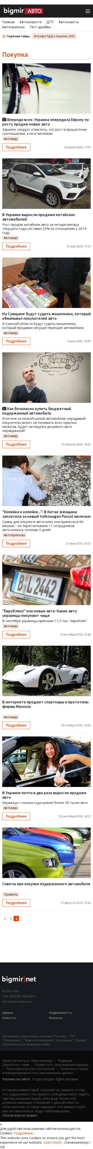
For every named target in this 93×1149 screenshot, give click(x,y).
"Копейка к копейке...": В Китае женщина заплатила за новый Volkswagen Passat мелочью (46, 514)
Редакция (65, 1060)
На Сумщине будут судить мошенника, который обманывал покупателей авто (46, 316)
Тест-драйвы (40, 27)
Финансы (55, 1018)
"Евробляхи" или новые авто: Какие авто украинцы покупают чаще (39, 613)
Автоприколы (13, 27)
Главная (8, 22)
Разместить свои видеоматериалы (61, 1064)
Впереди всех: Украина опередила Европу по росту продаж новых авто (45, 122)
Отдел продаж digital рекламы (55, 1079)
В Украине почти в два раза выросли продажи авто (44, 795)
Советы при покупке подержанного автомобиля (46, 883)
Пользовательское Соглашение (30, 1069)
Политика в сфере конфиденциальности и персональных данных (45, 1071)
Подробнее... (24, 1133)
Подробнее (16, 147)
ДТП (50, 22)
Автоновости (31, 22)
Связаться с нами (15, 1064)
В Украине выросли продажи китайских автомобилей (38, 217)
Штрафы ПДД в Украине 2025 (54, 36)
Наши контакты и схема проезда (27, 1060)
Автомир (11, 138)
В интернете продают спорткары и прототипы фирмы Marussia (45, 704)
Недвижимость (60, 1012)
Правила (11, 894)
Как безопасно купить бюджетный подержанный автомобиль (36, 411)
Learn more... (53, 1142)
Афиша (7, 1012)
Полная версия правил (19, 1115)
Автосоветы (69, 22)
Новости (9, 1018)
